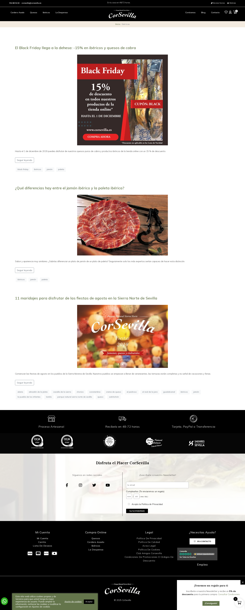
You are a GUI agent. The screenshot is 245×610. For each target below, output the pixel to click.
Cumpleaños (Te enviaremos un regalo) (145, 491)
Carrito (42, 542)
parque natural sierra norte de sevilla (74, 397)
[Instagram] (80, 485)
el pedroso (132, 392)
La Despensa (62, 12)
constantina (94, 392)
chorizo (80, 392)
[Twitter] (94, 485)
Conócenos (190, 12)
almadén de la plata (38, 392)
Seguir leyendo (24, 160)
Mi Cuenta (42, 538)
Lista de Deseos (42, 545)
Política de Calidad (149, 542)
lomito (49, 397)
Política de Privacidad (149, 538)
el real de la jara (150, 392)
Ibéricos (46, 12)
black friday (23, 169)
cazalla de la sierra (62, 392)
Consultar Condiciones (229, 594)
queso (100, 397)
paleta (61, 169)
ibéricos (37, 169)
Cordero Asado (17, 12)
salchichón (114, 397)
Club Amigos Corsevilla (149, 553)
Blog (203, 12)
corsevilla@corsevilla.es (31, 3)
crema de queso (113, 392)
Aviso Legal (149, 545)
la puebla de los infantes (29, 397)
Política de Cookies (149, 549)
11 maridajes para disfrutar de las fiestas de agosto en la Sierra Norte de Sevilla (86, 298)
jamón (49, 169)
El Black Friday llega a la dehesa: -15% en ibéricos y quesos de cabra (75, 47)
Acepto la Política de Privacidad (147, 504)
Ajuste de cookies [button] (73, 601)
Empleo (202, 564)
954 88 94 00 (14, 3)
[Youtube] (108, 485)
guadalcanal (169, 392)
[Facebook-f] (67, 485)
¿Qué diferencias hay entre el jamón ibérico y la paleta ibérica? (69, 188)
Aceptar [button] (89, 601)
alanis (20, 392)
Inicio (117, 24)
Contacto (215, 12)
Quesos (33, 12)
